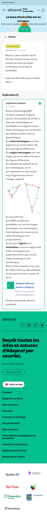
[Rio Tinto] (12, 488)
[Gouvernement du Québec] (12, 475)
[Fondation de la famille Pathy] (35, 475)
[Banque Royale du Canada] (35, 497)
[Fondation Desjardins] (12, 497)
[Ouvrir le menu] (4, 10)
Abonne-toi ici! (13, 372)
